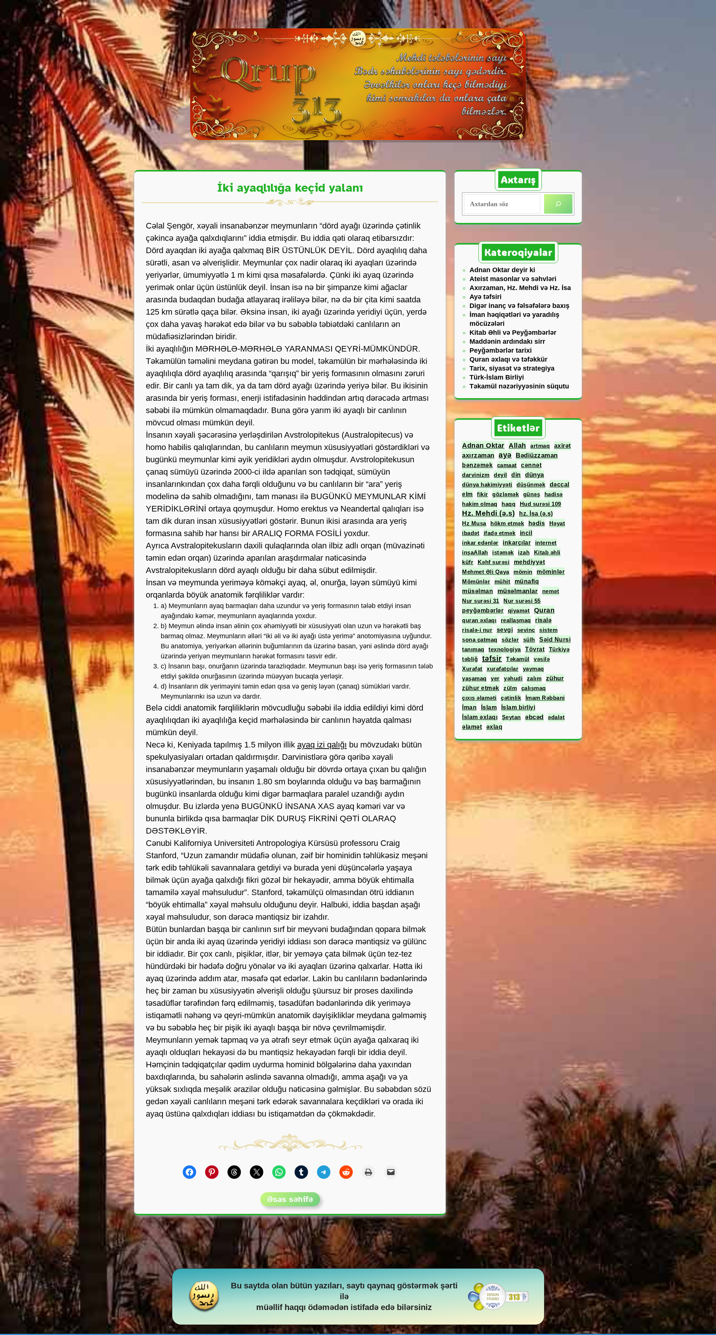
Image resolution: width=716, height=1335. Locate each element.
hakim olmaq (479, 504)
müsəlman (477, 591)
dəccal (559, 484)
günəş (531, 494)
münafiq (527, 581)
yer (495, 678)
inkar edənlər (480, 542)
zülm (510, 688)
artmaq (540, 446)
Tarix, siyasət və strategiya (512, 368)
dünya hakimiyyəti (487, 484)
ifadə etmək (500, 533)
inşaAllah (475, 552)
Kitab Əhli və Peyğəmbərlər (513, 332)
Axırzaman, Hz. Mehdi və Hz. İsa (520, 288)
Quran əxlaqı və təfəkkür (508, 359)
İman (469, 707)
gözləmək (505, 494)
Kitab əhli (547, 552)
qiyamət (519, 610)
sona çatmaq (479, 639)
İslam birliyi (518, 707)
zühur (555, 678)
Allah (517, 445)
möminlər (551, 572)
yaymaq (533, 668)
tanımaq (473, 649)
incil (526, 533)
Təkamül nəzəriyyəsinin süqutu (519, 386)
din (516, 475)
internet (546, 542)
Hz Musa (474, 523)
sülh (529, 639)
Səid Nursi (555, 639)
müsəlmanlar (517, 591)
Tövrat (534, 649)
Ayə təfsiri (486, 296)
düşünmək (530, 484)
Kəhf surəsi (494, 562)
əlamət (472, 726)
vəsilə (542, 659)
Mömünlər (476, 581)
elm (467, 494)
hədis (536, 523)
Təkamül (518, 659)
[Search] (558, 204)
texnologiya (505, 649)
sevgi (505, 630)
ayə (505, 455)
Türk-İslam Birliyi (497, 377)
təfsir (492, 658)
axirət (562, 446)
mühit (502, 581)
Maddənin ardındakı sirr (507, 341)
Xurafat (472, 668)
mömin (523, 572)
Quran (544, 610)
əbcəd (534, 717)
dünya (534, 474)
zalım (534, 678)
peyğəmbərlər (482, 610)
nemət (550, 591)
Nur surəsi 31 (480, 601)
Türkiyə (559, 649)
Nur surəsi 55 (522, 601)
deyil (500, 475)
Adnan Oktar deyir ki (502, 270)
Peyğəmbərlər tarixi (501, 350)
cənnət (531, 465)
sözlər (510, 639)
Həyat (557, 523)
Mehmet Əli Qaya (485, 572)
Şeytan (511, 717)
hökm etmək (507, 523)
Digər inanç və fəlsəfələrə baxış (519, 305)
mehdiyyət (529, 562)
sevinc (526, 630)
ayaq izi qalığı (322, 744)
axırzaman (478, 455)
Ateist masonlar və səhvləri (513, 279)
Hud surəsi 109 (540, 504)
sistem (548, 630)
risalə (543, 620)
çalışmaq (533, 688)
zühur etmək (480, 688)
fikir (482, 494)
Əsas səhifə (290, 1199)
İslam (489, 707)
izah (524, 552)
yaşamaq (474, 678)
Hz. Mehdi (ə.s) (488, 513)
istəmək (503, 552)
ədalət (556, 717)
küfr (467, 562)
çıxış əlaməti (479, 698)
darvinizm (476, 475)
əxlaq (494, 727)
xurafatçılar (502, 668)
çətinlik (511, 698)
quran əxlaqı (479, 620)
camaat (507, 465)
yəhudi (513, 678)
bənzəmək (477, 465)
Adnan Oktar (483, 445)
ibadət (470, 533)
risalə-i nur (477, 630)
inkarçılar (517, 542)
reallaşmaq (516, 620)
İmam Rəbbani (545, 698)
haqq (508, 504)
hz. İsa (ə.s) (536, 513)
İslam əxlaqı (479, 717)
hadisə (553, 494)
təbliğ (470, 659)
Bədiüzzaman (537, 455)
